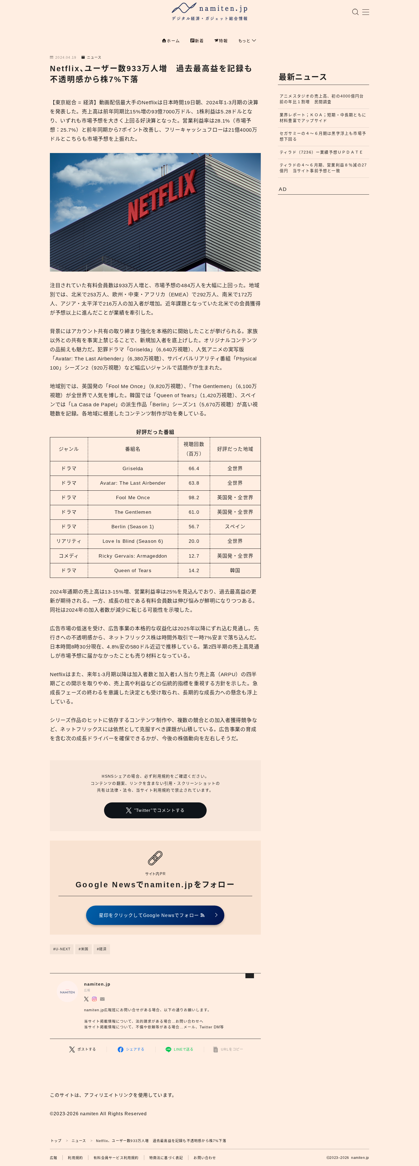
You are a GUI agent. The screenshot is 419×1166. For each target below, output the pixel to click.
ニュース (94, 57)
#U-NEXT (61, 949)
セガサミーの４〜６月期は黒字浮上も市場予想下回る (323, 136)
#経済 (102, 949)
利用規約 (75, 1158)
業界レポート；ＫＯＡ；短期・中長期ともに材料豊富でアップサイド (323, 118)
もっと (245, 40)
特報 (223, 40)
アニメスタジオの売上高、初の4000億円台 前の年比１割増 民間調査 (324, 99)
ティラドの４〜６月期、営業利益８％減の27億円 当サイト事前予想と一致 (323, 168)
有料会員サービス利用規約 (116, 1158)
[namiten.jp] (210, 12)
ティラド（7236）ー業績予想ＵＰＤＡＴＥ (321, 152)
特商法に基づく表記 (166, 1158)
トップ (56, 1141)
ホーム (173, 40)
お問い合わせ (205, 1158)
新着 (199, 40)
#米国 (84, 949)
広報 (53, 1158)
